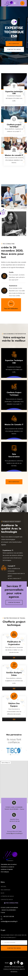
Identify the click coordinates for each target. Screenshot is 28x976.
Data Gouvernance (14, 455)
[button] (2, 750)
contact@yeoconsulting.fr (14, 833)
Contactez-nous (14, 49)
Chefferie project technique (14, 125)
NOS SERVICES (5, 890)
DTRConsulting (16, 967)
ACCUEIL (3, 886)
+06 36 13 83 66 (14, 821)
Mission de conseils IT (14, 155)
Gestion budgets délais (14, 674)
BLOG (2, 893)
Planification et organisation (14, 643)
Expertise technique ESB (14, 92)
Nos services (14, 43)
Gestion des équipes (14, 704)
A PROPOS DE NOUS (7, 896)
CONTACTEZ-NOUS (7, 899)
